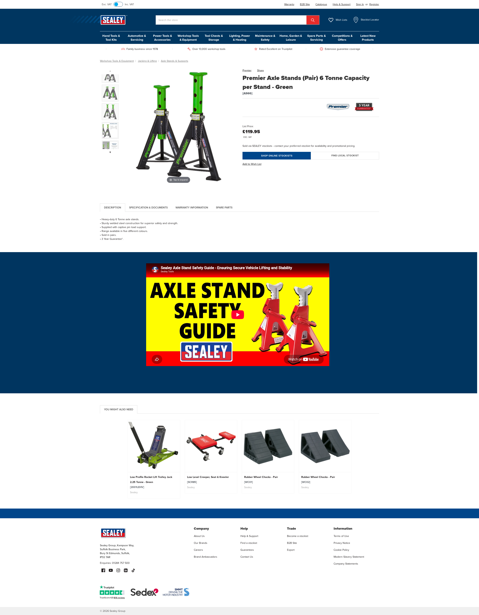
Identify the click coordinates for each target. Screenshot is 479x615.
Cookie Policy (341, 550)
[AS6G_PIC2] (110, 111)
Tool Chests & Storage (214, 38)
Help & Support (249, 536)
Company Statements (346, 564)
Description (112, 208)
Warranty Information (192, 208)
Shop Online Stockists (276, 155)
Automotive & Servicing (137, 38)
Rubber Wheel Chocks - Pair (261, 479)
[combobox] (237, 20)
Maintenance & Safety (265, 38)
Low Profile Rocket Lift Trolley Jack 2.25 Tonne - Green (151, 482)
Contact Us (246, 557)
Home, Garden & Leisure (291, 38)
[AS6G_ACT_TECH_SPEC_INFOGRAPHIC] (110, 130)
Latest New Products (368, 38)
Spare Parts (224, 208)
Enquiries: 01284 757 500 (115, 563)
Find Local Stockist (345, 155)
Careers (198, 550)
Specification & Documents (148, 208)
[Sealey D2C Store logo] (144, 533)
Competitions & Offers (342, 38)
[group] (153, 459)
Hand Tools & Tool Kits (111, 38)
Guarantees (247, 550)
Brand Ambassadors (205, 557)
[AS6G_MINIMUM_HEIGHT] (110, 93)
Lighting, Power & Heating (239, 38)
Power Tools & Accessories (162, 38)
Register (374, 4)
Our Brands (200, 543)
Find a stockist (248, 543)
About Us (199, 536)
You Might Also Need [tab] (118, 409)
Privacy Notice (342, 543)
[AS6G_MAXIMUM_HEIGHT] (110, 74)
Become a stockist (297, 536)
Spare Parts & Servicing (316, 38)
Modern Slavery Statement (349, 557)
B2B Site (292, 543)
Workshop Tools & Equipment (188, 38)
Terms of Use (341, 536)
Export (291, 550)
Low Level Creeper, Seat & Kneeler (208, 479)
